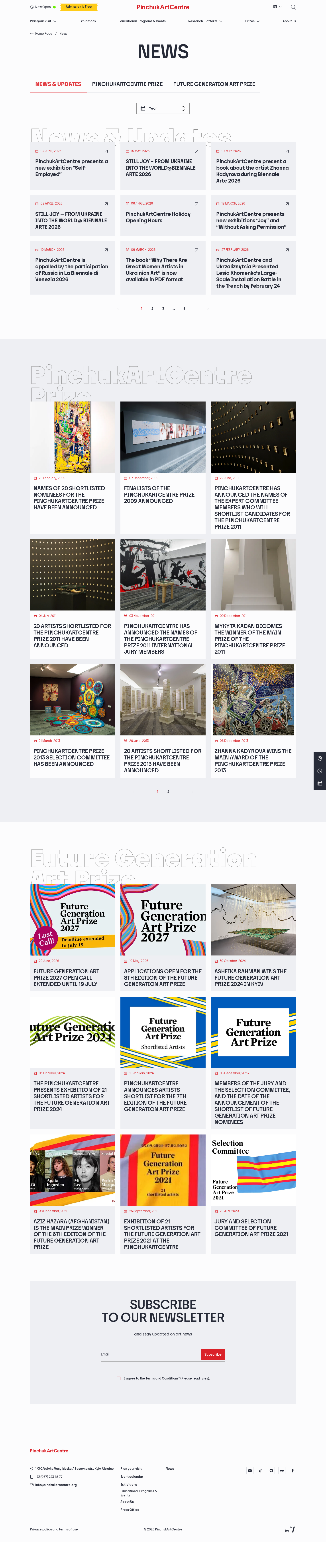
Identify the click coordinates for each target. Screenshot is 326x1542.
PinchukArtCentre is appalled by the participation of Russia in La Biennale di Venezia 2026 (71, 270)
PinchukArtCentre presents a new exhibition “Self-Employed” (71, 168)
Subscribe (213, 1355)
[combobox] (277, 7)
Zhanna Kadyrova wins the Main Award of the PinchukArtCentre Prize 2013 (253, 761)
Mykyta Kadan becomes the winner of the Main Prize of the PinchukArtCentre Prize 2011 (249, 639)
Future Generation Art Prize (214, 84)
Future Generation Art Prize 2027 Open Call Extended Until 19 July (66, 978)
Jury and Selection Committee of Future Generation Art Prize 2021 (251, 1228)
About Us (289, 21)
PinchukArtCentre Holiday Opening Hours (158, 217)
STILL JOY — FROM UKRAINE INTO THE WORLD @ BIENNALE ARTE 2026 (71, 220)
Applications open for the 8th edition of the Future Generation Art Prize (163, 978)
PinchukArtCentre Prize (127, 84)
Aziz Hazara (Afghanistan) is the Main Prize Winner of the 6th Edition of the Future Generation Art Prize (71, 1235)
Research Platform (202, 21)
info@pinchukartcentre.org (56, 1485)
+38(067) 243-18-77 (49, 1477)
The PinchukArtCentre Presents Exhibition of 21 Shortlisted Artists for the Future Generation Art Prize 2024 (71, 1097)
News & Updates (58, 84)
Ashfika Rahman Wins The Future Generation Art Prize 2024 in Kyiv (250, 978)
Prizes (250, 21)
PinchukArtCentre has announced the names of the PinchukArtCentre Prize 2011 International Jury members (160, 639)
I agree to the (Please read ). (167, 1378)
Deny (226, 1522)
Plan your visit (40, 21)
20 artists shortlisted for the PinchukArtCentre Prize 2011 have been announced (72, 636)
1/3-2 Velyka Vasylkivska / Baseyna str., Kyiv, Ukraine (74, 1469)
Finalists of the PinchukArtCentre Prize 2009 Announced (159, 495)
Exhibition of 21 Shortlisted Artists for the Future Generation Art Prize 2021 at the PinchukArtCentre (162, 1235)
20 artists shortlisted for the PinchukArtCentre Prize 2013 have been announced (162, 761)
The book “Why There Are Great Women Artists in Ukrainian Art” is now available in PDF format (156, 270)
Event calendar (131, 1477)
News (170, 1469)
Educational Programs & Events (142, 21)
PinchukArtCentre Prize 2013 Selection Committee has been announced (71, 758)
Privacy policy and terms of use (54, 1529)
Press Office (129, 1510)
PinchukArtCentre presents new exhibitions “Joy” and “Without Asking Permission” (251, 220)
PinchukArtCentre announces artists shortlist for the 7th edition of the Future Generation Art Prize (155, 1097)
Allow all (204, 1522)
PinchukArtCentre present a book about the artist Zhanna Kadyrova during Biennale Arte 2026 (252, 171)
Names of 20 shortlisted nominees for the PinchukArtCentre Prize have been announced (69, 498)
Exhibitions (87, 21)
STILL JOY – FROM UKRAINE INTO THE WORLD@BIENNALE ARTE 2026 (161, 168)
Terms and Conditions (162, 1378)
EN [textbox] (275, 7)
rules (204, 1378)
